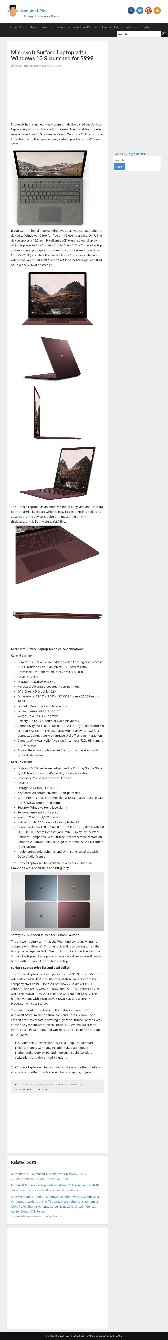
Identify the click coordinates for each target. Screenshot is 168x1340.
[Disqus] (57, 1277)
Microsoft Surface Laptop (32, 1084)
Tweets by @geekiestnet (130, 154)
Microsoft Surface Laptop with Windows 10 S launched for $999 (55, 1185)
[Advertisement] (49, 45)
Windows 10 (46, 65)
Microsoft (32, 65)
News (58, 65)
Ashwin (18, 65)
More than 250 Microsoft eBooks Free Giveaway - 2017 (48, 1174)
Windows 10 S (62, 1084)
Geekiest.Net (33, 10)
